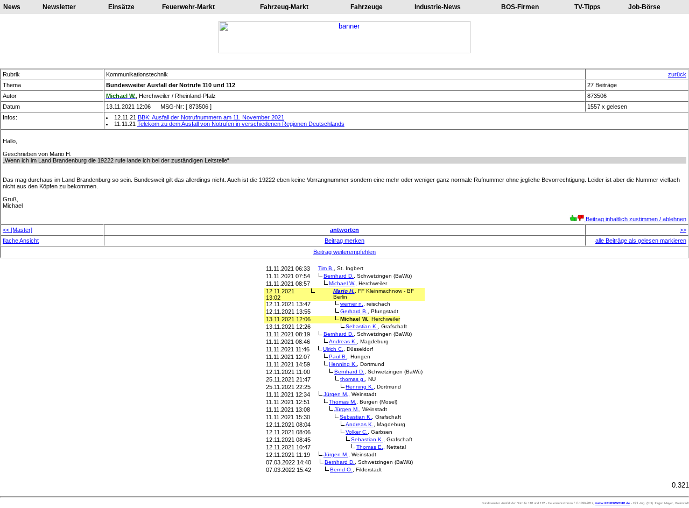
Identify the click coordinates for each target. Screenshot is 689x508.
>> (683, 230)
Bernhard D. (339, 276)
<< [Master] (17, 230)
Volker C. (357, 432)
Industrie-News (437, 7)
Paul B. (338, 356)
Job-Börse (644, 7)
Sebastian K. (362, 326)
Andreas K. (343, 341)
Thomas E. (369, 447)
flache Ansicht (21, 240)
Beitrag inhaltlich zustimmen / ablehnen (635, 219)
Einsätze (121, 7)
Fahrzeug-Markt (284, 7)
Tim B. (326, 268)
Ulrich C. (333, 349)
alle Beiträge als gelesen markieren (640, 240)
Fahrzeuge (366, 7)
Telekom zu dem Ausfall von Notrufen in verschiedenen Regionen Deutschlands (240, 124)
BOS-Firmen (520, 7)
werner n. (351, 304)
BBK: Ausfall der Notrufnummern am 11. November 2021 (211, 117)
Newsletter (59, 7)
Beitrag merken (344, 240)
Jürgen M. (336, 394)
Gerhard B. (354, 311)
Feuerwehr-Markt (188, 7)
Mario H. (344, 291)
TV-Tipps (587, 7)
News (11, 7)
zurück (677, 74)
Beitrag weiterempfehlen (344, 252)
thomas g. (352, 379)
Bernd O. (341, 469)
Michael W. (342, 283)
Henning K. (343, 364)
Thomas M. (342, 402)
